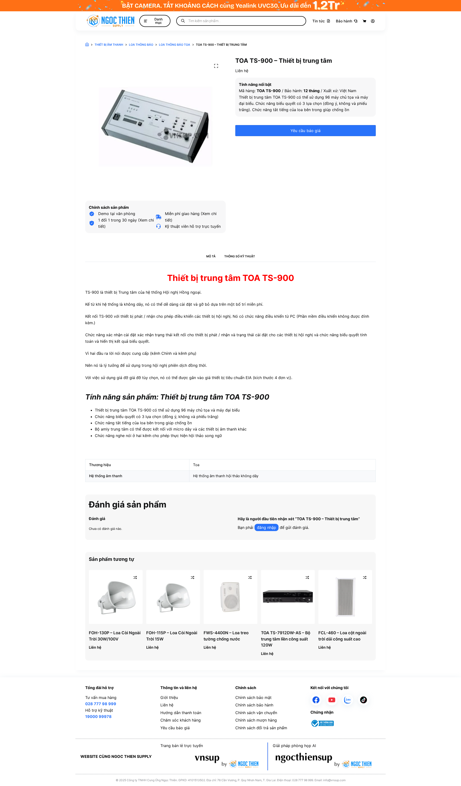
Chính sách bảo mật (253, 697)
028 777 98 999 (100, 703)
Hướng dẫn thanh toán (180, 712)
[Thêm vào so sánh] (135, 577)
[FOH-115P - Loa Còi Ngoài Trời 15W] (173, 597)
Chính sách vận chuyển (256, 712)
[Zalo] (347, 699)
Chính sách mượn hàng (256, 720)
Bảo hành (344, 21)
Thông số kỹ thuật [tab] (239, 256)
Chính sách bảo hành (254, 705)
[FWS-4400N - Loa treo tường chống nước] (230, 597)
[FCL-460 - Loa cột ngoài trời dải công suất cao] (345, 597)
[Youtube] (331, 699)
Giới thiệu (169, 697)
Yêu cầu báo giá (306, 130)
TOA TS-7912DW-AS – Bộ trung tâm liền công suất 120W (285, 638)
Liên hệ (166, 705)
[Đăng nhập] (373, 21)
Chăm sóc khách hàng (180, 720)
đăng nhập (266, 527)
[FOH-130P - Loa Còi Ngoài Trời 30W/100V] (116, 597)
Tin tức (318, 21)
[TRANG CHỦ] (87, 45)
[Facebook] (315, 699)
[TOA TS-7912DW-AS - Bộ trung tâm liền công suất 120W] (288, 597)
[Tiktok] (363, 699)
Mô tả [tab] (211, 256)
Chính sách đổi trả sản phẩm (261, 727)
